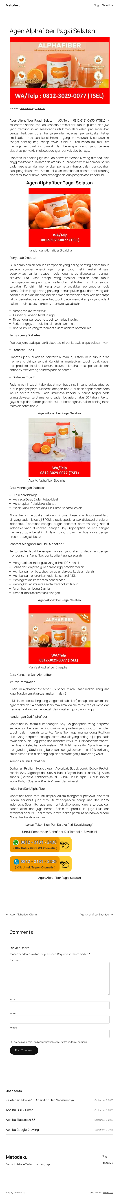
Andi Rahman (26, 108)
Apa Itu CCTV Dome (19, 1110)
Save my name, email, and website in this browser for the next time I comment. (50, 1041)
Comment (15, 960)
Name (13, 999)
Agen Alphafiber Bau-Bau (94, 914)
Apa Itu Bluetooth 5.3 (20, 1119)
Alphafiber (40, 108)
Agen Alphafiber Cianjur (24, 914)
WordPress (108, 1192)
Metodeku (13, 5)
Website (13, 1027)
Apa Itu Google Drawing (22, 1129)
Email (13, 1013)
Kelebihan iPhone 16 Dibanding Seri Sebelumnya (40, 1100)
